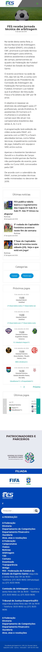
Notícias (27, 276)
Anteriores (7, 387)
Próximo (36, 387)
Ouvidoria (7, 535)
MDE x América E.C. (21, 362)
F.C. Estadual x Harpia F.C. (21, 342)
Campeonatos (9, 544)
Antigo (5, 568)
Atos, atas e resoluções (14, 538)
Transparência (9, 565)
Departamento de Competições (18, 529)
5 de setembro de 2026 (21, 294)
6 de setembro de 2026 (21, 329)
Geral (14, 276)
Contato (6, 559)
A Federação (8, 523)
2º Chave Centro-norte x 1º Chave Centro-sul (22, 306)
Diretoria (7, 526)
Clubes (5, 547)
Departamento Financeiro (15, 532)
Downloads (8, 562)
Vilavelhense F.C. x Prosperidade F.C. (21, 381)
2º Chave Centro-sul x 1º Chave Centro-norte (22, 323)
